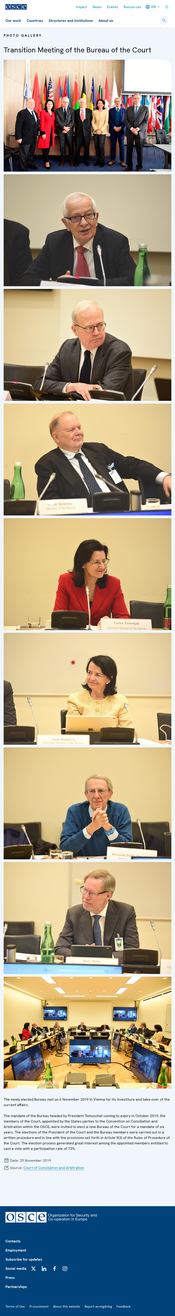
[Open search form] (164, 20)
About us (105, 20)
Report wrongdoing (98, 1306)
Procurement (39, 1306)
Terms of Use (15, 1306)
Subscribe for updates (23, 1259)
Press (10, 1277)
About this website (66, 1306)
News (97, 7)
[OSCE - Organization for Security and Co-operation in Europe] (16, 7)
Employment (15, 1250)
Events (112, 7)
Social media (15, 1268)
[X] (33, 1268)
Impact (81, 7)
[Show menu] (166, 6)
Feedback (123, 1306)
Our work (13, 20)
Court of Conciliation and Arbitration (53, 1167)
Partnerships (16, 1286)
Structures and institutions (71, 20)
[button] (87, 116)
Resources (132, 7)
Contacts (13, 1241)
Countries (35, 20)
